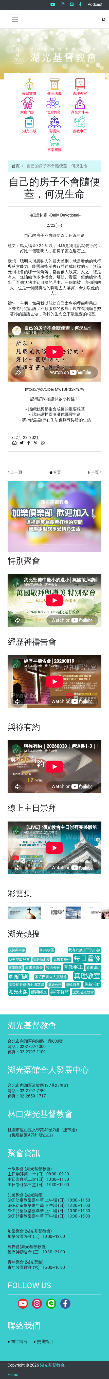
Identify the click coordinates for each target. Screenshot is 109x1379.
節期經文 (39, 992)
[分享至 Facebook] (29, 442)
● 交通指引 (43, 1341)
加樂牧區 (47, 950)
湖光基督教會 (52, 1365)
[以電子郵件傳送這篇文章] (15, 442)
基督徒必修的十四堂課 (26, 984)
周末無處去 (34, 967)
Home (13, 1374)
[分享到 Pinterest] (36, 442)
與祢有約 (59, 992)
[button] (15, 516)
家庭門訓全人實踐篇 (51, 977)
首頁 (16, 165)
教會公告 (55, 985)
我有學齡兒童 (19, 959)
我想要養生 (62, 959)
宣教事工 (73, 967)
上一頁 (16, 472)
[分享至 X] (22, 442)
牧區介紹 (53, 967)
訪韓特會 (73, 984)
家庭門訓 (18, 976)
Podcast (94, 4)
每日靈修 (87, 958)
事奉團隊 (15, 968)
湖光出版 (18, 992)
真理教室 (87, 976)
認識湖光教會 (83, 992)
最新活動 (92, 984)
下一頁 (93, 472)
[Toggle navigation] (15, 5)
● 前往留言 (17, 1341)
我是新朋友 (41, 959)
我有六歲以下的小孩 (84, 950)
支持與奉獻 (17, 950)
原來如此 (93, 967)
